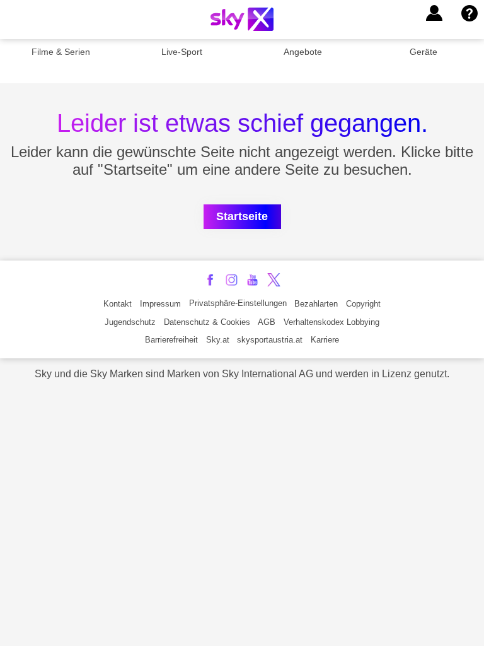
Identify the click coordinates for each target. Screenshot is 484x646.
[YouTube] (252, 279)
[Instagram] (231, 279)
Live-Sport (181, 52)
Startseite (242, 216)
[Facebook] (210, 279)
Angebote (303, 52)
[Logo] (242, 19)
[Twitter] (273, 279)
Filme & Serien (61, 52)
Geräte (423, 52)
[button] (434, 13)
